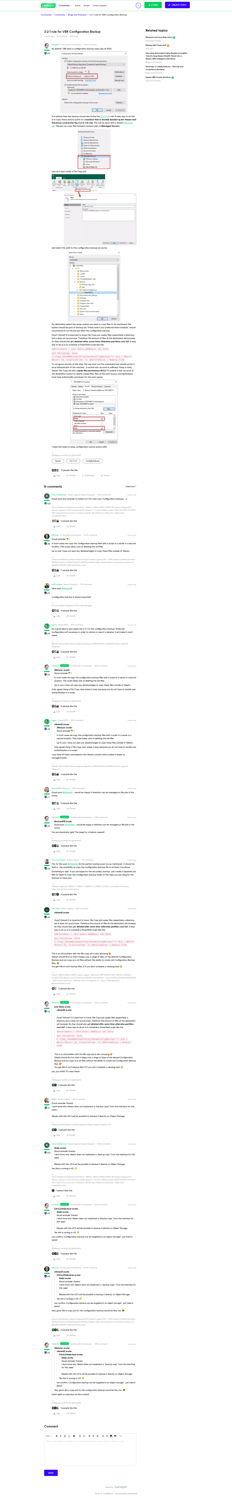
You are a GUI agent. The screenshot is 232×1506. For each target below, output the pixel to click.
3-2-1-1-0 (73, 461)
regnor (54, 624)
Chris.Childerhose (59, 494)
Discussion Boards (153, 40)
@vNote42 (66, 588)
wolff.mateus (57, 584)
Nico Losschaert (58, 859)
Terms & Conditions (104, 1493)
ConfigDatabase (92, 461)
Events (77, 5)
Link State (56, 908)
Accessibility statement (126, 1493)
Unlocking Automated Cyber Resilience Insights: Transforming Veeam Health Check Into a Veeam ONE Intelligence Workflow (166, 56)
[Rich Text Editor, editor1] (90, 1452)
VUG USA (149, 48)
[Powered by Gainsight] (116, 1488)
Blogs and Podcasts (77, 14)
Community (46, 14)
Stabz (54, 1099)
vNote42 (55, 44)
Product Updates (100, 5)
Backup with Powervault (156, 45)
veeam (58, 461)
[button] (177, 5)
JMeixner (55, 535)
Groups (87, 5)
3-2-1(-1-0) (105, 116)
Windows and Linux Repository (159, 37)
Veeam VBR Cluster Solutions (158, 77)
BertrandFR (56, 788)
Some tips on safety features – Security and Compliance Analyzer (164, 68)
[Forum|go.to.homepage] (48, 5)
